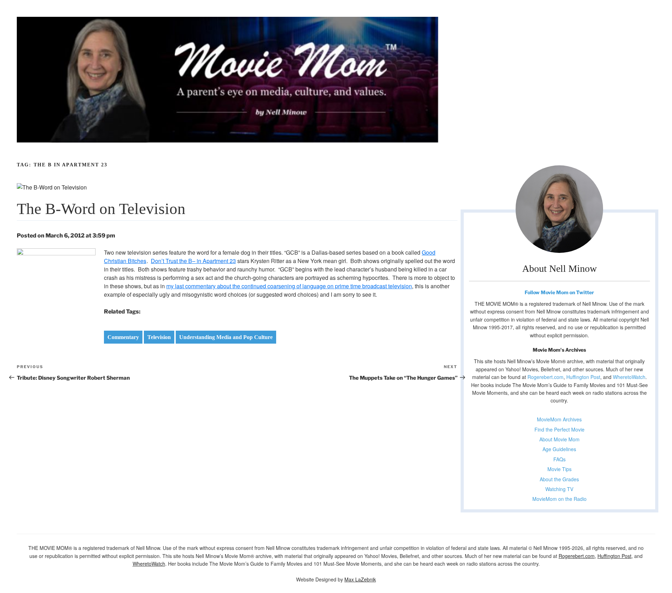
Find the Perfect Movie (559, 429)
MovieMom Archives (559, 419)
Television (159, 337)
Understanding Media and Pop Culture (226, 337)
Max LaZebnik (360, 579)
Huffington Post (583, 376)
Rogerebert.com (545, 376)
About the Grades (559, 479)
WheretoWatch (629, 376)
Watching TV (559, 488)
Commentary (123, 337)
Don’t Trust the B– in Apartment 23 (193, 261)
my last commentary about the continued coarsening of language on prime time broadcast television (289, 286)
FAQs (559, 459)
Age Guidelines (559, 449)
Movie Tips (559, 469)
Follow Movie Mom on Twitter (559, 292)
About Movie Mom (559, 439)
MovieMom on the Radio (559, 498)
